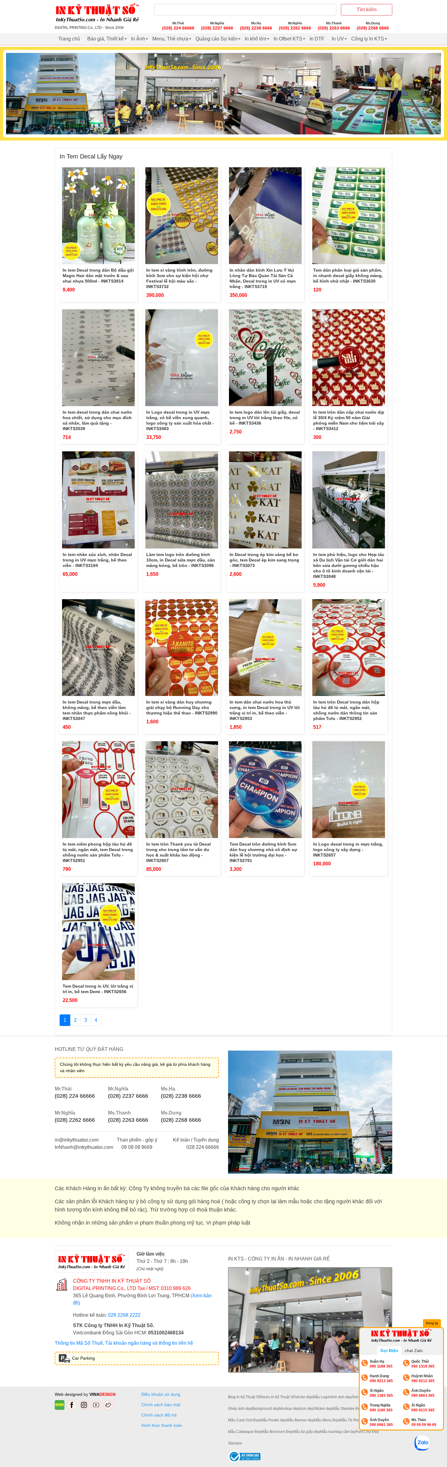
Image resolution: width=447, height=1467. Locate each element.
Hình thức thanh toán (161, 1425)
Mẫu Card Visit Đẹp (244, 1420)
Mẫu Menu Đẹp (327, 1420)
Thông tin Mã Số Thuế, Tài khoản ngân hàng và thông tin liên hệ (124, 1343)
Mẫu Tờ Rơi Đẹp (353, 1420)
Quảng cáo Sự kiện (216, 38)
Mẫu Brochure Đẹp (277, 1432)
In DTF (317, 38)
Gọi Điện (389, 1350)
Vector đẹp (304, 1397)
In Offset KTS (288, 38)
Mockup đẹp (289, 1408)
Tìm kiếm (366, 9)
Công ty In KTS (367, 38)
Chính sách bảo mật (160, 1404)
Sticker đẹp (323, 1408)
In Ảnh (138, 38)
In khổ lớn (255, 38)
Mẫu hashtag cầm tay (337, 1432)
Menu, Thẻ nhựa (170, 38)
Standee (235, 1443)
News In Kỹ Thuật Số (278, 1397)
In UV (338, 38)
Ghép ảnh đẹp (240, 1408)
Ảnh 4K (358, 1397)
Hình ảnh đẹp (340, 1397)
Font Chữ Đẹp (367, 1432)
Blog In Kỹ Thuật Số (244, 1397)
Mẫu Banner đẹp (300, 1420)
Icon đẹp (307, 1408)
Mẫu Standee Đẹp (347, 1408)
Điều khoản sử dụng (160, 1394)
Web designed (69, 1394)
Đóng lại (432, 1323)
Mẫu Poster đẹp (273, 1420)
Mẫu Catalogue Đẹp (245, 1432)
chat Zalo (414, 1350)
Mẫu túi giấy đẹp (306, 1432)
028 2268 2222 (124, 1315)
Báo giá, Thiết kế (105, 38)
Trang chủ (69, 38)
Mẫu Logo (321, 1397)
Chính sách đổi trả (160, 1415)
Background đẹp (265, 1408)
